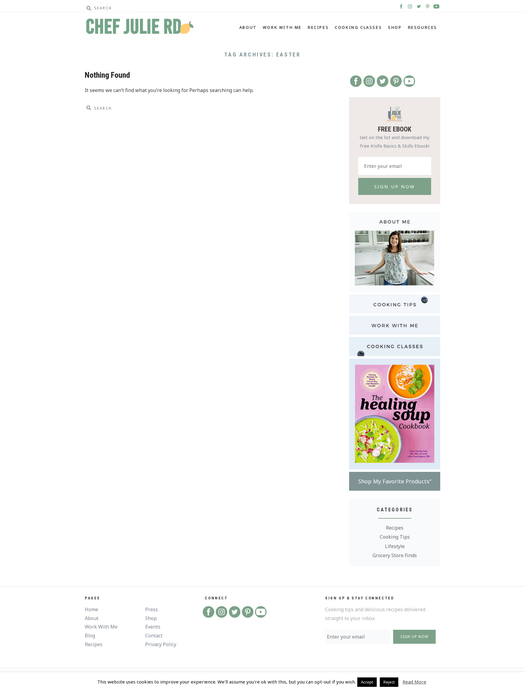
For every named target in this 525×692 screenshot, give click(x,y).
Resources (422, 27)
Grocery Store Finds (394, 555)
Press (151, 609)
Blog (90, 635)
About (248, 27)
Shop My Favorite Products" (394, 481)
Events (152, 626)
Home (91, 609)
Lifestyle (395, 546)
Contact (154, 635)
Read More (414, 682)
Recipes (318, 27)
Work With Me (282, 27)
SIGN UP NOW (414, 636)
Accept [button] (367, 682)
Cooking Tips (395, 536)
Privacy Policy (160, 644)
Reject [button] (389, 682)
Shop (395, 27)
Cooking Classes (358, 27)
